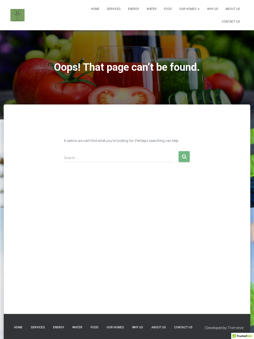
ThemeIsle (235, 328)
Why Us (212, 9)
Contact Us (231, 21)
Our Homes (188, 9)
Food (168, 9)
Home (95, 9)
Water (152, 9)
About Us (232, 9)
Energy (133, 9)
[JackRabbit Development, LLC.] (17, 15)
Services (114, 9)
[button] (198, 9)
